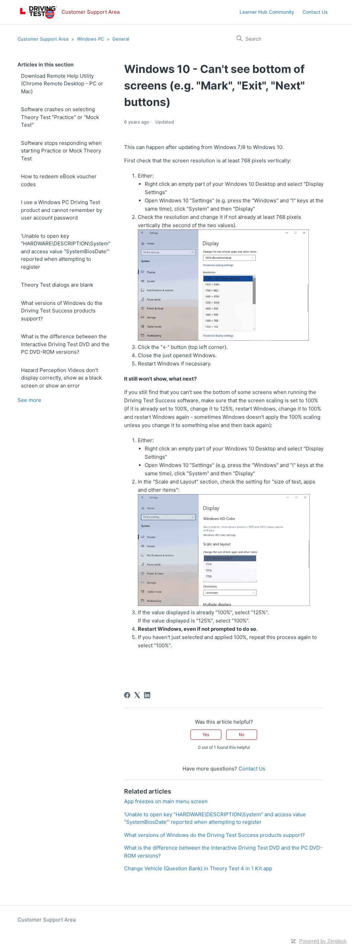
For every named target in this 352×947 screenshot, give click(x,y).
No (241, 734)
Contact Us (315, 12)
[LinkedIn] (147, 695)
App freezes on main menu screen (166, 801)
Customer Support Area (43, 39)
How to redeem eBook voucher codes (59, 180)
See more (29, 400)
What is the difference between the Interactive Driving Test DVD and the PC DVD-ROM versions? (65, 344)
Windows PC (90, 39)
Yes (205, 734)
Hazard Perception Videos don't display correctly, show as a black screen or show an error (61, 378)
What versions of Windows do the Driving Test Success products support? (61, 311)
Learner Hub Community (267, 12)
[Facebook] (127, 695)
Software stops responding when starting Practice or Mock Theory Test (61, 151)
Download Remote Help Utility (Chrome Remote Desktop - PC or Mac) (62, 84)
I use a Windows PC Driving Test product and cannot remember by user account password (61, 210)
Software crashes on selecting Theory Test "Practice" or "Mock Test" (60, 117)
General (120, 39)
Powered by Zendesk (323, 941)
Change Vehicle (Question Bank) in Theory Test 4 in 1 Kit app (198, 868)
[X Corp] (137, 695)
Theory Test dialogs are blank (57, 284)
